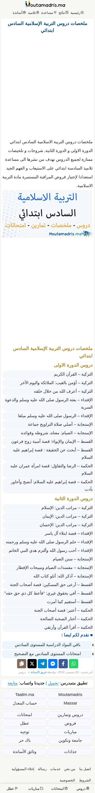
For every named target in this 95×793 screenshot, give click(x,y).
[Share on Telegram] (42, 663)
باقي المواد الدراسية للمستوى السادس (47, 644)
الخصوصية (67, 780)
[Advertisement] (47, 84)
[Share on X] (32, 663)
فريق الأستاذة (38, 672)
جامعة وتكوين (70, 740)
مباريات (70, 731)
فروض (70, 723)
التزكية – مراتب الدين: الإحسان (66, 525)
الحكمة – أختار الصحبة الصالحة (66, 619)
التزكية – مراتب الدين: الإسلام (67, 507)
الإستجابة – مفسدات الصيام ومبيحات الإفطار (54, 567)
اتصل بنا (85, 769)
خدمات (55, 769)
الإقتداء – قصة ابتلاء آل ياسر (69, 533)
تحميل (53, 683)
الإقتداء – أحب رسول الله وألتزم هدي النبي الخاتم (51, 550)
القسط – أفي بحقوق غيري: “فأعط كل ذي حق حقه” (48, 593)
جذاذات (70, 751)
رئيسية (75, 13)
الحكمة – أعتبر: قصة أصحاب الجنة (63, 610)
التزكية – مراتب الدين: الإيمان (67, 516)
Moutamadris (70, 694)
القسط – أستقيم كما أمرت (70, 601)
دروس (22, 672)
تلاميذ (32, 13)
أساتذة (17, 13)
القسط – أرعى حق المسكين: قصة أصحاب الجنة (51, 584)
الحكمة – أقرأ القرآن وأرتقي (68, 627)
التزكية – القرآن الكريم (73, 374)
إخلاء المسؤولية (23, 769)
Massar (70, 703)
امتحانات (24, 714)
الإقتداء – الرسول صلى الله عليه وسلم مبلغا (55, 415)
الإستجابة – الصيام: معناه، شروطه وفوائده (57, 433)
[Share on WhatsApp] (73, 663)
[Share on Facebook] (63, 663)
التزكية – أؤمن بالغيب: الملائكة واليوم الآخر (56, 382)
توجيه (24, 731)
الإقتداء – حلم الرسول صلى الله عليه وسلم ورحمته (49, 542)
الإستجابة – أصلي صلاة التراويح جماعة (60, 424)
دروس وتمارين (70, 714)
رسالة (42, 769)
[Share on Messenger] (52, 663)
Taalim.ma (24, 694)
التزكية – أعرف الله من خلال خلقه (63, 391)
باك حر (25, 740)
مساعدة (47, 13)
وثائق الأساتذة (24, 751)
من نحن (69, 769)
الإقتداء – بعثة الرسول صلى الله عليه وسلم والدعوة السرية (49, 404)
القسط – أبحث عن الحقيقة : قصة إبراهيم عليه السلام (53, 454)
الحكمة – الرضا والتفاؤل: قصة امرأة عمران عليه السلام (51, 470)
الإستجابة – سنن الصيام (73, 559)
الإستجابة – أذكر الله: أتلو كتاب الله (63, 576)
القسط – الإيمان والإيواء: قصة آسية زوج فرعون (52, 441)
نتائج (62, 13)
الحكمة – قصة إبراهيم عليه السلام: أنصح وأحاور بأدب (52, 486)
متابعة (13, 683)
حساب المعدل (25, 703)
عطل (24, 723)
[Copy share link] (21, 663)
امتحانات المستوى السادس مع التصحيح (47, 653)
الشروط (85, 780)
